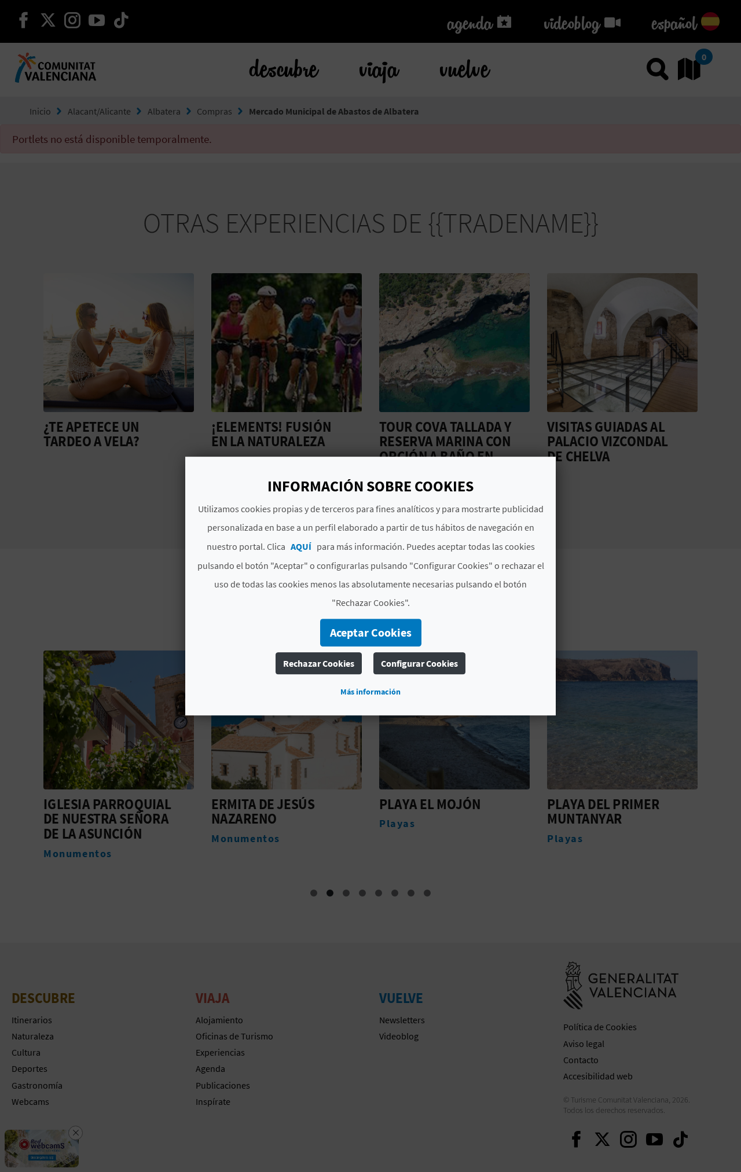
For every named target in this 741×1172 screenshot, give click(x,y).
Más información (370, 691)
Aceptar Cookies (371, 632)
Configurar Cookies (419, 663)
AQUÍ (301, 546)
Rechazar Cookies (318, 663)
